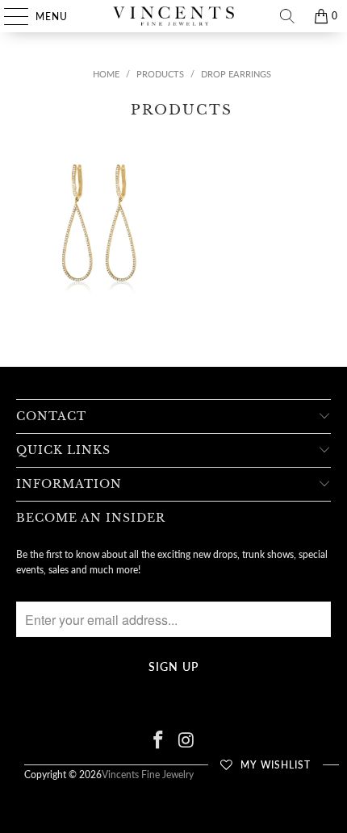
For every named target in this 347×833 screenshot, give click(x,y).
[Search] (287, 16)
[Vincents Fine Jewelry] (174, 16)
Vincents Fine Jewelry (148, 774)
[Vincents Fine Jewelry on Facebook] (159, 741)
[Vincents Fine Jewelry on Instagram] (187, 741)
